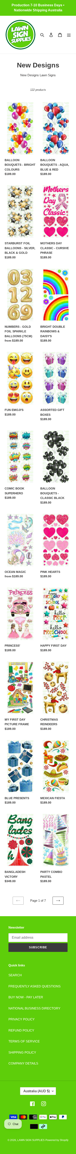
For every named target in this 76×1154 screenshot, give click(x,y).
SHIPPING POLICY (22, 1052)
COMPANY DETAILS (23, 1063)
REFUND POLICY (21, 1030)
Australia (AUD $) (36, 1091)
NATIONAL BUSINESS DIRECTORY (34, 1008)
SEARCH (15, 975)
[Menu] (68, 34)
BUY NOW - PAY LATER (25, 997)
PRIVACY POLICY (21, 1019)
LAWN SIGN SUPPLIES (31, 1140)
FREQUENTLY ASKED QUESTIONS (34, 986)
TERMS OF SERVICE (24, 1041)
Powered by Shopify (56, 1140)
